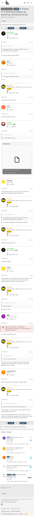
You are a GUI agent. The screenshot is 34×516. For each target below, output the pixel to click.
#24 (32, 258)
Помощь (20, 513)
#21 (32, 188)
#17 (32, 69)
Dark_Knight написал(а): (9, 73)
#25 (32, 275)
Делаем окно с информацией (15, 448)
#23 (32, 240)
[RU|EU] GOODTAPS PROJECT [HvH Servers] (19, 465)
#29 (32, 379)
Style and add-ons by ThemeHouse (9, 500)
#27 (32, 323)
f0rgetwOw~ (11, 444)
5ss (9, 452)
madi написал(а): (7, 134)
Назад (11, 28)
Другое (15, 467)
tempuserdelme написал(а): (9, 403)
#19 (32, 114)
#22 (32, 210)
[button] (2, 2)
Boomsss (9, 458)
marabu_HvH (10, 467)
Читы (13, 458)
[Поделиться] (29, 42)
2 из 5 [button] (16, 28)
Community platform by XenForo (16, 499)
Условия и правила (15, 511)
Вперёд (22, 28)
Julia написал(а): (7, 355)
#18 (32, 97)
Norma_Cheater (10, 449)
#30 (32, 399)
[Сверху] (24, 514)
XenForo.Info (12, 502)
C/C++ (16, 449)
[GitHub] (2, 504)
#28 (32, 352)
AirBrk (12, 456)
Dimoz (8, 440)
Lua (15, 477)
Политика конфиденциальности (9, 513)
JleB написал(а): (7, 46)
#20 (32, 131)
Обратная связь (5, 511)
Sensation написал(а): (8, 214)
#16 (32, 42)
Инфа (11, 440)
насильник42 (10, 477)
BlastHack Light (5, 508)
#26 (32, 299)
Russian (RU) (16, 508)
